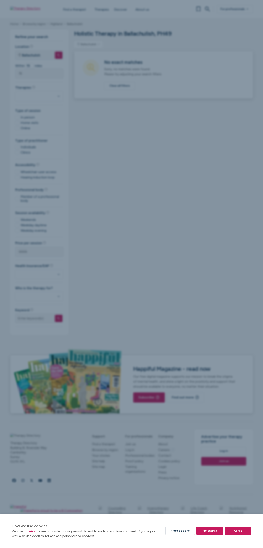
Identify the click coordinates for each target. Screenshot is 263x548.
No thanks (210, 530)
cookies (29, 531)
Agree (238, 530)
